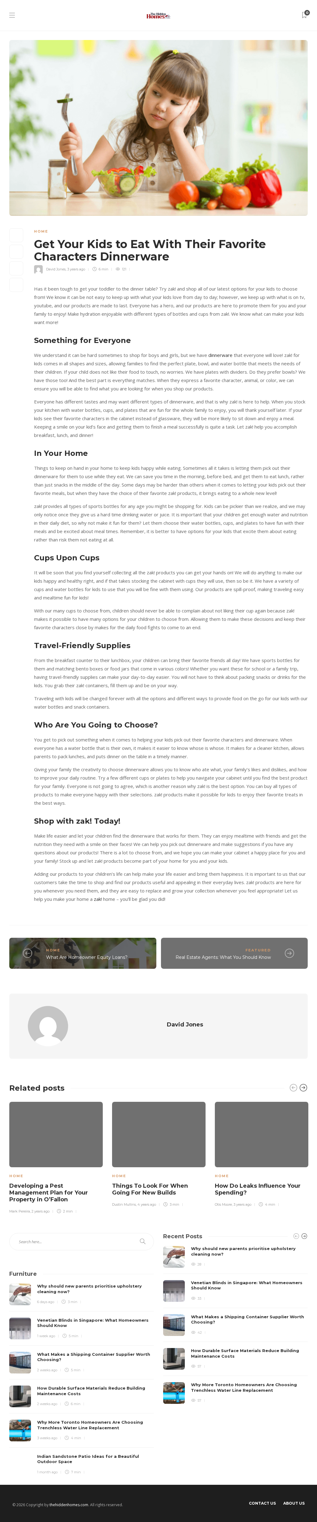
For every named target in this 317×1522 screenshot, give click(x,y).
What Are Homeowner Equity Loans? (87, 957)
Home (41, 231)
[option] (56, 1156)
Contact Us (262, 1503)
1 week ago (46, 1336)
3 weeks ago (47, 1438)
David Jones (56, 269)
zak (97, 899)
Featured (258, 950)
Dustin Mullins (124, 1204)
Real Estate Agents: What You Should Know (223, 957)
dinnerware (220, 355)
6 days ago (45, 1302)
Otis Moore (223, 1204)
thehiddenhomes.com (69, 1504)
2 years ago (41, 1211)
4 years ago (146, 1204)
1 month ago (47, 1472)
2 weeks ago (47, 1370)
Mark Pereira (19, 1211)
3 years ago (76, 269)
